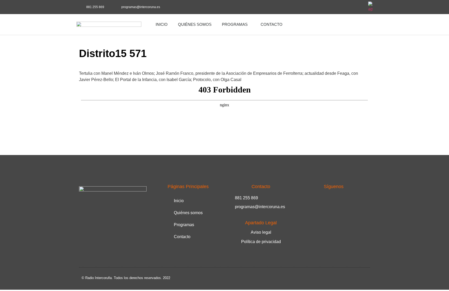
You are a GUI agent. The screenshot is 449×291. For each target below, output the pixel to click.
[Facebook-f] (345, 7)
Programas (235, 24)
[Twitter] (359, 7)
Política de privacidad (261, 241)
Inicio (162, 24)
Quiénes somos (195, 24)
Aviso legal (261, 232)
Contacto (271, 24)
